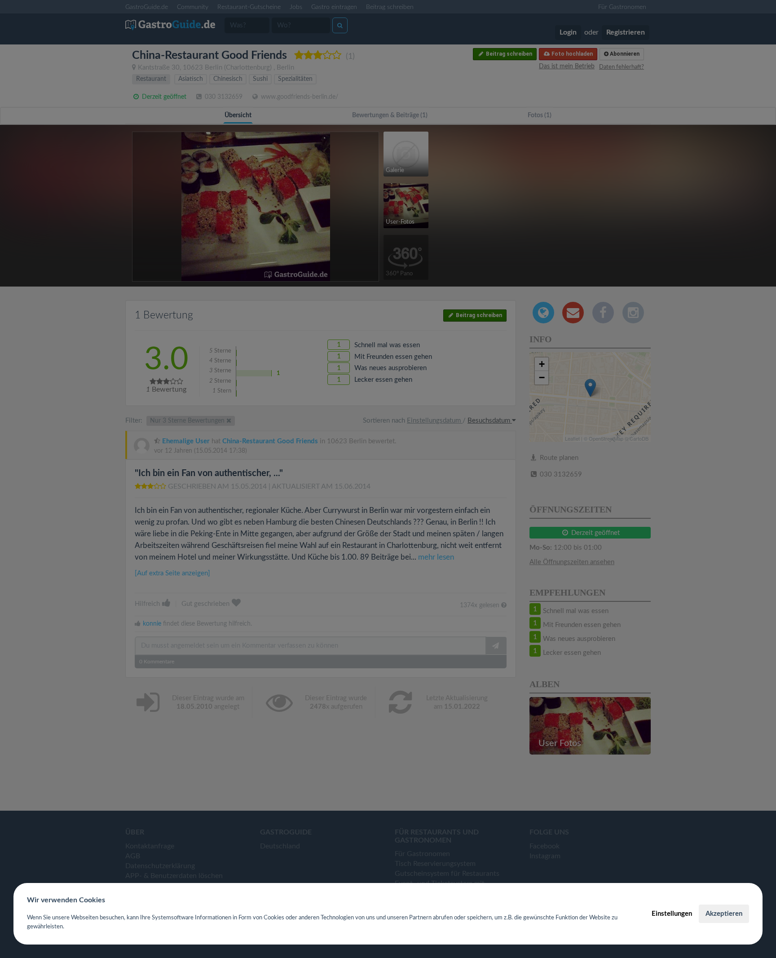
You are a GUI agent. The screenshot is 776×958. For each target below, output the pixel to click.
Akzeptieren (723, 913)
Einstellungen (672, 913)
